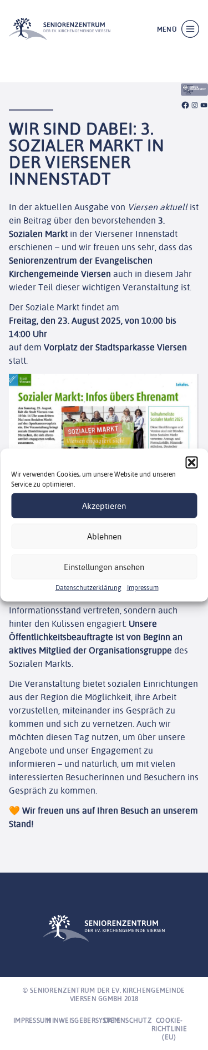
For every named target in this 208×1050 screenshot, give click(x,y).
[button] (191, 462)
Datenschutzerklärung (88, 587)
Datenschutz (127, 1020)
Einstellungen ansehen (104, 566)
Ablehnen (104, 536)
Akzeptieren (104, 505)
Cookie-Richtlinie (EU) (169, 1028)
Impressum (143, 587)
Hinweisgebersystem (83, 1020)
